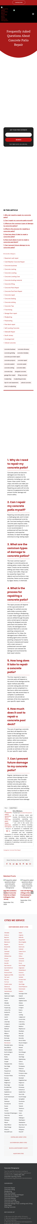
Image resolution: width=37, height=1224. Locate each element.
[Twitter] (9, 831)
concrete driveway (23, 349)
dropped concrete (20, 371)
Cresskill (6, 961)
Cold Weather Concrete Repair (15, 262)
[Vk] (26, 864)
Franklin (21, 982)
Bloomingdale (22, 942)
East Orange (22, 965)
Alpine (20, 932)
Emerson (21, 972)
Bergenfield (22, 940)
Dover (20, 963)
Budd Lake (21, 947)
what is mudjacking (10, 386)
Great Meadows (23, 986)
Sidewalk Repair (10, 332)
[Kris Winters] (8, 811)
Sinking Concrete (9, 1207)
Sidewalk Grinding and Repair (14, 1195)
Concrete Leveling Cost (12, 276)
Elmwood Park (8, 972)
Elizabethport (22, 970)
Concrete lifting (10, 284)
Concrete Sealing (10, 298)
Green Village (7, 989)
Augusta (21, 935)
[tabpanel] (18, 1032)
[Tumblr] (20, 864)
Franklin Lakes (8, 984)
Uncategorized (9, 339)
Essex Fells (22, 975)
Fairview (6, 979)
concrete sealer (21, 364)
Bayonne (6, 937)
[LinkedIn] (16, 864)
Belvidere (6, 940)
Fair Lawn (6, 977)
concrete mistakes (22, 353)
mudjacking (7, 379)
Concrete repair (10, 295)
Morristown (7, 1043)
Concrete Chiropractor (26, 812)
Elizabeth (6, 970)
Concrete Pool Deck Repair (13, 291)
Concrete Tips (9, 306)
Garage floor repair (11, 313)
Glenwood (7, 986)
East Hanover (7, 965)
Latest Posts (13, 808)
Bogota (6, 944)
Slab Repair (8, 1205)
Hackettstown (8, 991)
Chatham (6, 954)
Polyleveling (8, 321)
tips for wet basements (11, 382)
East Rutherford (8, 968)
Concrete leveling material (13, 280)
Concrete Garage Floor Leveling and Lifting (18, 1204)
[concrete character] (4, 7)
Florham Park (22, 979)
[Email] (30, 864)
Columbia (21, 958)
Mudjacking (8, 317)
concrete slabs (21, 368)
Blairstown (7, 942)
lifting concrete (22, 375)
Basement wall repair (11, 258)
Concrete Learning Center (12, 1177)
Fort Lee (6, 982)
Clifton (20, 956)
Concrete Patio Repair (12, 287)
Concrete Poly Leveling (11, 1202)
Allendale (6, 932)
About (6, 808)
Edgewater (21, 968)
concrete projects (9, 360)
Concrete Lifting (9, 1189)
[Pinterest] (23, 864)
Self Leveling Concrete (12, 328)
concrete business (9, 349)
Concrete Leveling (10, 273)
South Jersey (9, 335)
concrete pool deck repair (12, 357)
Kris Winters (17, 811)
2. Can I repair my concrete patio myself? (18, 220)
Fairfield (21, 977)
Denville (6, 963)
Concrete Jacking (10, 269)
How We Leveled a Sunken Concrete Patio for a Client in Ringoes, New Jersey (10, 895)
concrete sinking (9, 368)
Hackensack (22, 989)
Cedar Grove (22, 951)
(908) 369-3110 (19, 1175)
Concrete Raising (10, 1198)
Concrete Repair (9, 1188)
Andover (6, 935)
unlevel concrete (26, 382)
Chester (21, 954)
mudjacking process (20, 379)
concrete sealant (9, 364)
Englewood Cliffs (8, 975)
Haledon (21, 991)
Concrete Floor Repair (11, 1196)
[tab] (18, 927)
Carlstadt (6, 951)
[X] (10, 864)
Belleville (21, 937)
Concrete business (11, 265)
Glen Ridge (21, 984)
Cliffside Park (7, 956)
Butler (5, 949)
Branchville (7, 947)
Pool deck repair (10, 324)
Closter (6, 958)
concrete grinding (9, 353)
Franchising (8, 310)
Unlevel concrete (10, 343)
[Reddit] (13, 864)
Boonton (21, 944)
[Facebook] (7, 831)
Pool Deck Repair (9, 1193)
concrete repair (22, 360)
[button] (5, 892)
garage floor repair (9, 375)
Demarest (21, 961)
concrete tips (8, 371)
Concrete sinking (10, 302)
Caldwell (21, 949)
